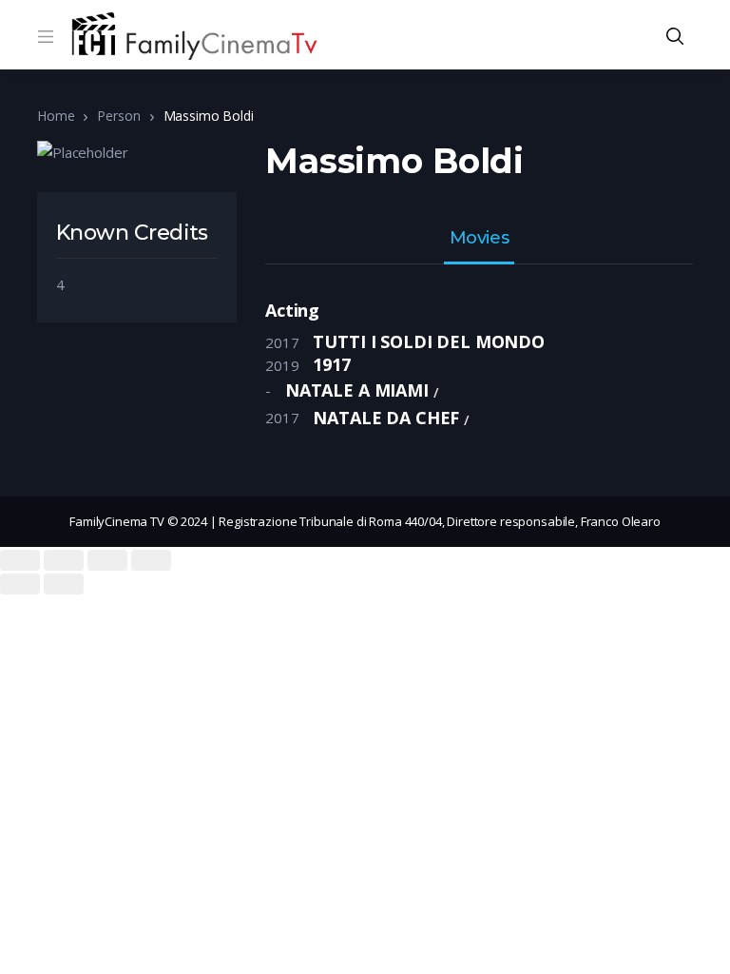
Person (118, 116)
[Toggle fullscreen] (107, 560)
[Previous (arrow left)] (20, 584)
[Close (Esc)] (20, 560)
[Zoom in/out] (151, 560)
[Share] (64, 560)
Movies (479, 238)
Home (55, 116)
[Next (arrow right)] (64, 584)
